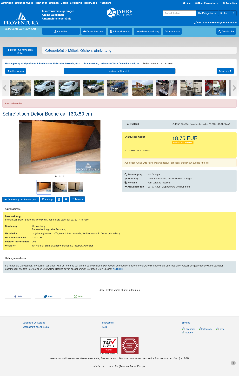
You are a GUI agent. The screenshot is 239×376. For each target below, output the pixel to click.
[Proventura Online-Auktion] (21, 17)
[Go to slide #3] (75, 187)
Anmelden (61, 31)
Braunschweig (24, 3)
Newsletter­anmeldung (147, 31)
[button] (206, 3)
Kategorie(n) (54, 50)
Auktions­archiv (172, 31)
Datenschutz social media (35, 326)
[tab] (56, 176)
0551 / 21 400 (204, 22)
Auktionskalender (121, 31)
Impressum (108, 322)
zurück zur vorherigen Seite (21, 51)
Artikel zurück (16, 71)
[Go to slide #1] (44, 187)
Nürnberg (105, 3)
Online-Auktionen (95, 31)
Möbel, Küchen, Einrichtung (89, 50)
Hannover (41, 3)
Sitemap (186, 322)
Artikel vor (224, 71)
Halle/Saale (91, 3)
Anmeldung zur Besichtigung (22, 199)
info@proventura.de (225, 22)
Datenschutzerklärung (33, 322)
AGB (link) (118, 268)
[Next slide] (112, 146)
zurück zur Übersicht (119, 71)
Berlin (64, 3)
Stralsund (76, 3)
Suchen (224, 13)
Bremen (54, 3)
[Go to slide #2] (60, 187)
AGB (104, 326)
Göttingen (7, 3)
